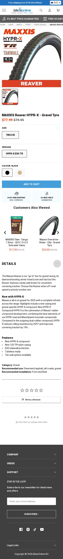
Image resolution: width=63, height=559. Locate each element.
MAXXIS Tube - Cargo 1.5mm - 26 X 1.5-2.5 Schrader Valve (16, 242)
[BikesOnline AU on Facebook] (21, 529)
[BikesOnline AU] (22, 10)
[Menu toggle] (4, 10)
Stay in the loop (16, 481)
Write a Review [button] (33, 399)
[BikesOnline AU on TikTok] (35, 529)
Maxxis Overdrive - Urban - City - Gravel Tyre (49, 242)
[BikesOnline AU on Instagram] (28, 529)
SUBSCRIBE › (31, 514)
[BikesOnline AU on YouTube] (42, 529)
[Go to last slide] (5, 232)
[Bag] (58, 10)
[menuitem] (49, 10)
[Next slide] (58, 232)
